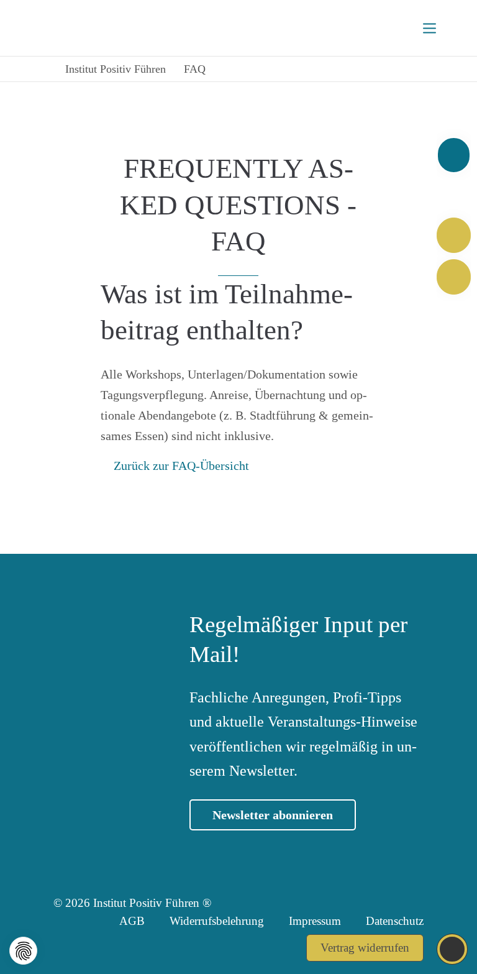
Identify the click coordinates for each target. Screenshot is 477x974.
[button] (23, 951)
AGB (132, 920)
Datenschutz (395, 920)
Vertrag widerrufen (364, 947)
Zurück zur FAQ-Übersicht (181, 465)
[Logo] (97, 28)
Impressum (315, 920)
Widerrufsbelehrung (217, 920)
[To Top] (452, 949)
